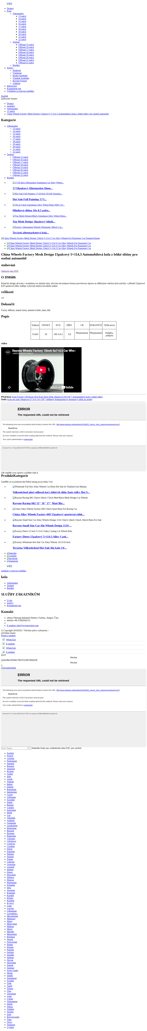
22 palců (22, 39)
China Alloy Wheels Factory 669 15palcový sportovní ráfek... (49, 514)
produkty (11, 106)
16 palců (22, 24)
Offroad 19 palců (26, 55)
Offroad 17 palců (26, 50)
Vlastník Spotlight (21, 78)
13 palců (22, 16)
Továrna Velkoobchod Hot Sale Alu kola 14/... (40, 547)
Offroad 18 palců (26, 52)
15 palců (22, 21)
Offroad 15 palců (26, 44)
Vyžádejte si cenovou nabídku (20, 91)
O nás (9, 600)
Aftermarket (18, 13)
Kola (9, 11)
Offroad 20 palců (26, 57)
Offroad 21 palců (26, 60)
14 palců (22, 19)
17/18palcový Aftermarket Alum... (33, 188)
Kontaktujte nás (14, 88)
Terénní (16, 42)
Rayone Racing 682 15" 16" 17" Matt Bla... (39, 503)
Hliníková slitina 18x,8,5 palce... (31, 210)
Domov (10, 8)
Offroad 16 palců (26, 47)
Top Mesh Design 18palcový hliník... (34, 221)
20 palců (22, 34)
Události (16, 83)
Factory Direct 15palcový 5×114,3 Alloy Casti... (40, 536)
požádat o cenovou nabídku (13, 571)
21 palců (22, 37)
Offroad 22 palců (26, 62)
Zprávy (10, 68)
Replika (16, 65)
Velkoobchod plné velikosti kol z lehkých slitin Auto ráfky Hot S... (51, 492)
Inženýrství (12, 86)
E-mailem (10, 644)
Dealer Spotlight (20, 75)
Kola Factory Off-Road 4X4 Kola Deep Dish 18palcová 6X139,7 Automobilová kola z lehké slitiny (57, 397)
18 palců (22, 29)
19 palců (22, 31)
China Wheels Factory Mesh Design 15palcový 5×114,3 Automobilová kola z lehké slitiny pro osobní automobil (58, 114)
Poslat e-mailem (8, 635)
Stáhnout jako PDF (10, 271)
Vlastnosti (17, 73)
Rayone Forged (20, 81)
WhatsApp (11, 639)
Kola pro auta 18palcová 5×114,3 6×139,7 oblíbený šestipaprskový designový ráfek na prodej (49, 399)
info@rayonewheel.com (23, 625)
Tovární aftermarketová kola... (31, 232)
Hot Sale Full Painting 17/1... (30, 199)
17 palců (22, 26)
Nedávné (17, 70)
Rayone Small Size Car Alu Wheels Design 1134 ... (42, 525)
